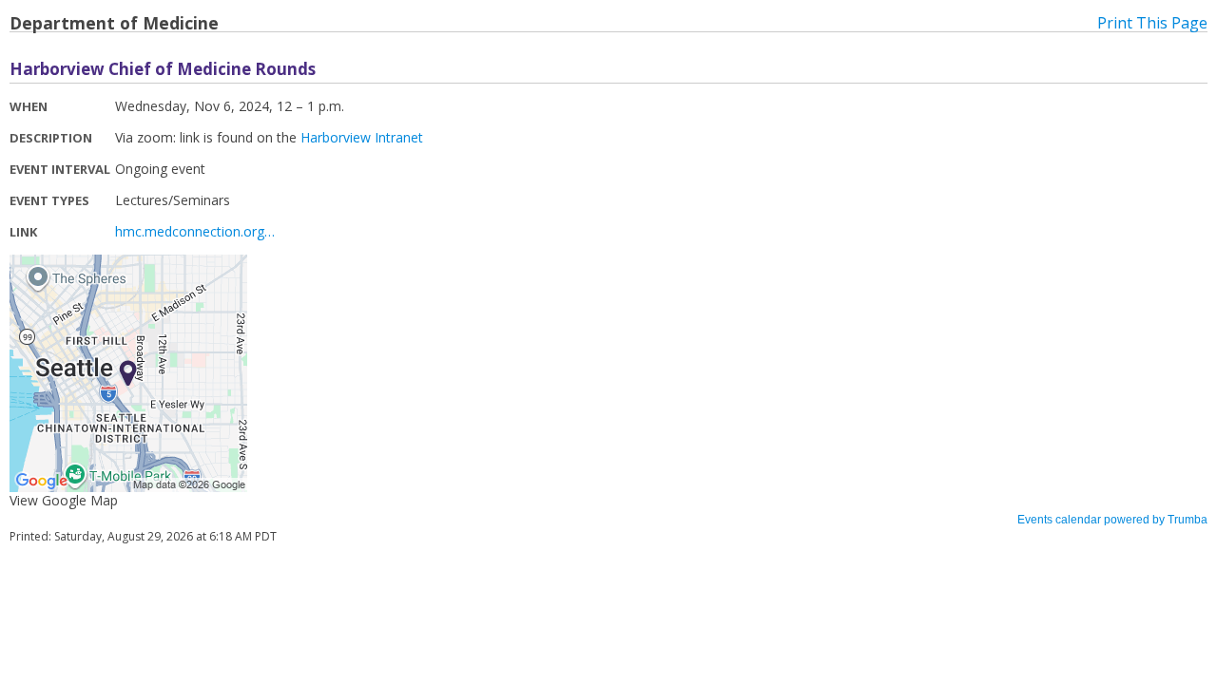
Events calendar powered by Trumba (1112, 519)
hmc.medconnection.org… (195, 231)
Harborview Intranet (361, 137)
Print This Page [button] (1152, 22)
